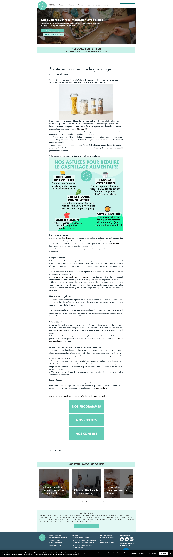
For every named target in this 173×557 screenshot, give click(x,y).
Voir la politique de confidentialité (68, 555)
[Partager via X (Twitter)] (55, 450)
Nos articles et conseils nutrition (80, 537)
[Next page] (99, 501)
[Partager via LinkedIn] (60, 450)
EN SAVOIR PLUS (102, 51)
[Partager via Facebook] (50, 450)
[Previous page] (74, 501)
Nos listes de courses (77, 547)
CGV (101, 540)
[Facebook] (122, 539)
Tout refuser (152, 554)
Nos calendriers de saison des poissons (82, 545)
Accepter (163, 554)
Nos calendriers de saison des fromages (83, 542)
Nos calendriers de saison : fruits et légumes (84, 540)
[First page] (69, 501)
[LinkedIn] (127, 539)
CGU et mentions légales (107, 537)
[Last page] (103, 501)
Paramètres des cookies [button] (137, 554)
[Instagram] (132, 539)
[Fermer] (170, 553)
